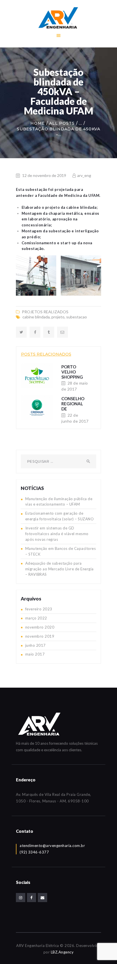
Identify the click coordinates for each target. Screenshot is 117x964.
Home (37, 123)
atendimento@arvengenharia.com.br (52, 845)
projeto (57, 316)
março (36, 618)
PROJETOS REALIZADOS (45, 311)
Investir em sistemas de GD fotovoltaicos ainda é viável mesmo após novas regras (57, 534)
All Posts (61, 123)
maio (35, 654)
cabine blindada (36, 316)
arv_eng (83, 175)
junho (35, 645)
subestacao (76, 316)
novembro (40, 627)
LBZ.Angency (62, 952)
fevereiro (38, 609)
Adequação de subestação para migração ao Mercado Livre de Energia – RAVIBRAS (59, 569)
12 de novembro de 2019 (44, 175)
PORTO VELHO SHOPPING (72, 371)
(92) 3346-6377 (34, 852)
